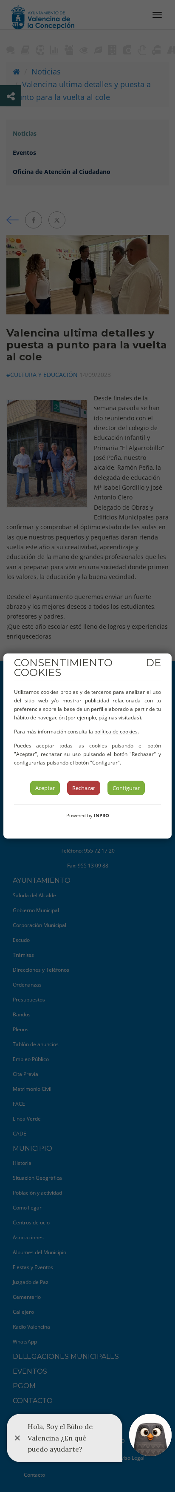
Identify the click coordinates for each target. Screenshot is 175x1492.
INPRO (101, 815)
